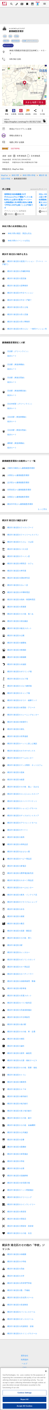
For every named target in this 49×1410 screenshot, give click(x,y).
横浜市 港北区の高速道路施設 (19, 1010)
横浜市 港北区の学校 (15, 1161)
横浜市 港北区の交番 (15, 1140)
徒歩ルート (11, 356)
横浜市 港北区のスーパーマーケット (22, 801)
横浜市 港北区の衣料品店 (17, 844)
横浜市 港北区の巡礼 (15, 729)
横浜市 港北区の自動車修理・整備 (21, 981)
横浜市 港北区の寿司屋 (16, 571)
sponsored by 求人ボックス (38, 189)
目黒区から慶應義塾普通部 (18, 497)
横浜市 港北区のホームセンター (20, 888)
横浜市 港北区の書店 (15, 924)
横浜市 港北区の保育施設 (17, 1154)
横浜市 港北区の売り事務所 (18, 322)
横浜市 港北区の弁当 (15, 909)
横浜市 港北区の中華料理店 (18, 592)
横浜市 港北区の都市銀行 (17, 1096)
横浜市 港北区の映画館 (16, 650)
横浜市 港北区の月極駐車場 (18, 271)
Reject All (24, 1399)
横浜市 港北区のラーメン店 (18, 556)
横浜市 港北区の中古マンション (20, 293)
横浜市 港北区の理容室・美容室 (20, 1226)
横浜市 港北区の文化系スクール (20, 1297)
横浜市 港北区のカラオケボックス (21, 751)
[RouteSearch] (16, 3)
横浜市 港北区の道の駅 (16, 1024)
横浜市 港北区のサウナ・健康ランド (22, 700)
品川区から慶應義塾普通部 (18, 482)
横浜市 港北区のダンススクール (20, 1319)
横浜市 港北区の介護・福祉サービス (22, 1060)
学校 (10, 36)
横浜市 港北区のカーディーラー (20, 974)
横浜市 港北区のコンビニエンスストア (23, 794)
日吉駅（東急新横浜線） (17, 391)
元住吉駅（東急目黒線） (17, 430)
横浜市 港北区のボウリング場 (19, 671)
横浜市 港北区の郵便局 (16, 1082)
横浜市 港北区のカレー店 (17, 585)
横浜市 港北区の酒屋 (15, 916)
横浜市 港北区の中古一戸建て (19, 300)
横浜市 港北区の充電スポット (19, 996)
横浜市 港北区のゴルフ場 (17, 679)
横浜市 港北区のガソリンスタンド (21, 960)
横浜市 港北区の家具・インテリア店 (22, 895)
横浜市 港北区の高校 (15, 1269)
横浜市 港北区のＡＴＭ (16, 1089)
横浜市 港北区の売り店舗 (17, 314)
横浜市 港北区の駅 (14, 945)
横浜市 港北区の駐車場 (16, 988)
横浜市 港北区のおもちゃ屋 (18, 852)
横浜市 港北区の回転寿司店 (18, 578)
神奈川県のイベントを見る (18, 241)
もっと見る (42, 509)
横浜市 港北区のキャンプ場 (18, 693)
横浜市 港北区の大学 (15, 1276)
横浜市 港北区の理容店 (16, 1219)
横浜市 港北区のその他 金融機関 (21, 1125)
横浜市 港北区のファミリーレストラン (23, 535)
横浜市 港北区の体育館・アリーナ (21, 707)
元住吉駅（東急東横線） (17, 417)
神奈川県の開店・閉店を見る (19, 233)
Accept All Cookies (24, 1406)
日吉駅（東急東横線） (16, 364)
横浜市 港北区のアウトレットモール (22, 823)
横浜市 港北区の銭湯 (15, 779)
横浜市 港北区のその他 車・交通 (21, 1032)
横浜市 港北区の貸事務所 (17, 286)
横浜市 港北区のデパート (17, 830)
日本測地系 (35, 156)
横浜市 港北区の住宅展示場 (18, 1183)
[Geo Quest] (37, 3)
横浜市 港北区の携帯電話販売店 (20, 873)
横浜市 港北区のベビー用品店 (19, 859)
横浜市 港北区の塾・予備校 (18, 1290)
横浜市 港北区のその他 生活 (19, 1233)
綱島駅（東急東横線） (16, 443)
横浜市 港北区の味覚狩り (17, 722)
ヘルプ (24, 1364)
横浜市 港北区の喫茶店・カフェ (20, 563)
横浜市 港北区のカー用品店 (18, 967)
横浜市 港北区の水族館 (16, 664)
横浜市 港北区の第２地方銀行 (19, 1111)
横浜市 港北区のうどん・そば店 (20, 542)
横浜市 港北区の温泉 (15, 772)
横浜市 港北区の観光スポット (19, 628)
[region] (24, 85)
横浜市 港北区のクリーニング (19, 1197)
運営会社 (24, 1356)
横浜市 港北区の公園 (15, 635)
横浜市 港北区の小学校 (16, 1261)
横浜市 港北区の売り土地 (17, 307)
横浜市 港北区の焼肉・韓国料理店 (21, 599)
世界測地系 (21, 156)
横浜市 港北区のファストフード (20, 527)
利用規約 (24, 1360)
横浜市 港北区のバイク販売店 (19, 1003)
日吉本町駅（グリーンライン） (20, 404)
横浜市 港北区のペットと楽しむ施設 (22, 743)
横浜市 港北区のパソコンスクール (21, 1312)
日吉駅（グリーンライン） (30, 41)
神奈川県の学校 (29, 175)
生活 (5, 36)
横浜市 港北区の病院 (15, 1039)
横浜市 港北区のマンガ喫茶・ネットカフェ (25, 765)
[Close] (46, 1371)
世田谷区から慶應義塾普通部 (19, 490)
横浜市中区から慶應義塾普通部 (20, 504)
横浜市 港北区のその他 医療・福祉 (22, 1068)
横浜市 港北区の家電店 (16, 866)
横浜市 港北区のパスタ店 (17, 549)
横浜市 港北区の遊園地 (16, 643)
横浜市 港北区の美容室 (16, 1212)
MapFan (4, 175)
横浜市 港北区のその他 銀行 (19, 1118)
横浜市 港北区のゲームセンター (20, 758)
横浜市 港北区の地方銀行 (17, 1104)
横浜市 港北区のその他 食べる (20, 614)
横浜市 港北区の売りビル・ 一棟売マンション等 (27, 329)
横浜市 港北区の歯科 (15, 1046)
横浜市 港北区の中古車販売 (18, 1017)
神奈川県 (6, 41)
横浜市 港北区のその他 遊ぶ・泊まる (23, 787)
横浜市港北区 (15, 41)
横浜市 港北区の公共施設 (17, 1132)
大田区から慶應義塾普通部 (18, 475)
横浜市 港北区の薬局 (15, 837)
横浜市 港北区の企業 (15, 1168)
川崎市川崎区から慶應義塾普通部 (21, 468)
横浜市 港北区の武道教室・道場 (20, 1326)
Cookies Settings (24, 1393)
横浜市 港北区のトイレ (16, 1075)
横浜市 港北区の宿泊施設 (17, 621)
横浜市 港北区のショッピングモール (22, 808)
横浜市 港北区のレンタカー (18, 952)
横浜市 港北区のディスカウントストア (23, 815)
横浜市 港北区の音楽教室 (17, 1305)
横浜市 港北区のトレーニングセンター (23, 715)
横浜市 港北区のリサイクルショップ (22, 902)
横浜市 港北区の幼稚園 (16, 1254)
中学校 (16, 36)
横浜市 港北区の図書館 (16, 1147)
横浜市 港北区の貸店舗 (16, 278)
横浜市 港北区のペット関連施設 (20, 1190)
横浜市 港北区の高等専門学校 (19, 1283)
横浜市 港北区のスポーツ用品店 (20, 880)
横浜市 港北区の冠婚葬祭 (17, 1176)
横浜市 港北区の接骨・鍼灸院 (19, 1053)
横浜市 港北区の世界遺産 (17, 736)
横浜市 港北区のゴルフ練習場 (19, 686)
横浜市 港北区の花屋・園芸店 (19, 931)
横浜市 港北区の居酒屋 (16, 607)
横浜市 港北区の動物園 (16, 657)
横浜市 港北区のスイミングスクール (22, 1333)
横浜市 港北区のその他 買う (19, 938)
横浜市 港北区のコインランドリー (21, 1204)
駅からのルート (8, 45)
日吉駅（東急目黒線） (16, 378)
